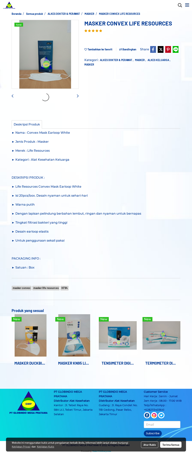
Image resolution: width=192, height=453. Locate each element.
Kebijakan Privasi (21, 446)
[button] (178, 5)
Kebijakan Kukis (45, 446)
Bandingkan (129, 49)
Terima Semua (170, 444)
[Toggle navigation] (187, 5)
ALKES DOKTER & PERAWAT (116, 60)
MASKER (140, 60)
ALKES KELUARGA (159, 60)
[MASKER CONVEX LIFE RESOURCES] (45, 54)
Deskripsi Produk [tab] (27, 124)
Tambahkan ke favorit (99, 49)
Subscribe (153, 433)
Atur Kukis (149, 444)
